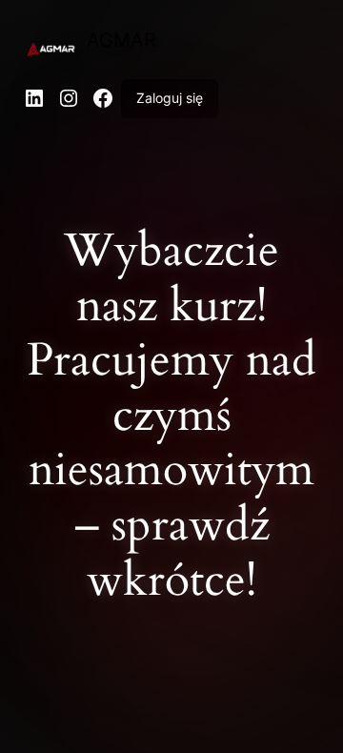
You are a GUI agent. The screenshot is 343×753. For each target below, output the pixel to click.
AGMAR (121, 40)
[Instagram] (68, 98)
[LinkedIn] (34, 98)
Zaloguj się (169, 98)
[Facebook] (102, 98)
